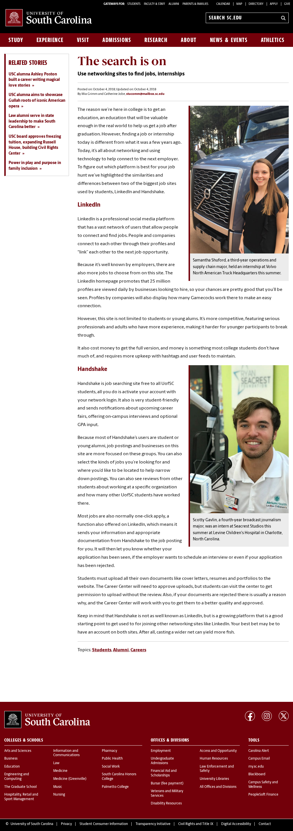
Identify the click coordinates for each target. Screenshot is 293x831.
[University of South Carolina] (47, 719)
